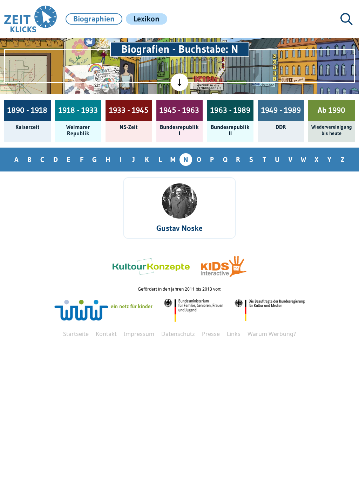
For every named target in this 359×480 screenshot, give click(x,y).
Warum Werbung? (272, 334)
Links (234, 334)
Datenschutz (178, 334)
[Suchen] (346, 19)
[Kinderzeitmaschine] (106, 50)
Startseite (76, 334)
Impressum (139, 334)
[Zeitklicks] (30, 19)
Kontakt (106, 334)
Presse (211, 334)
